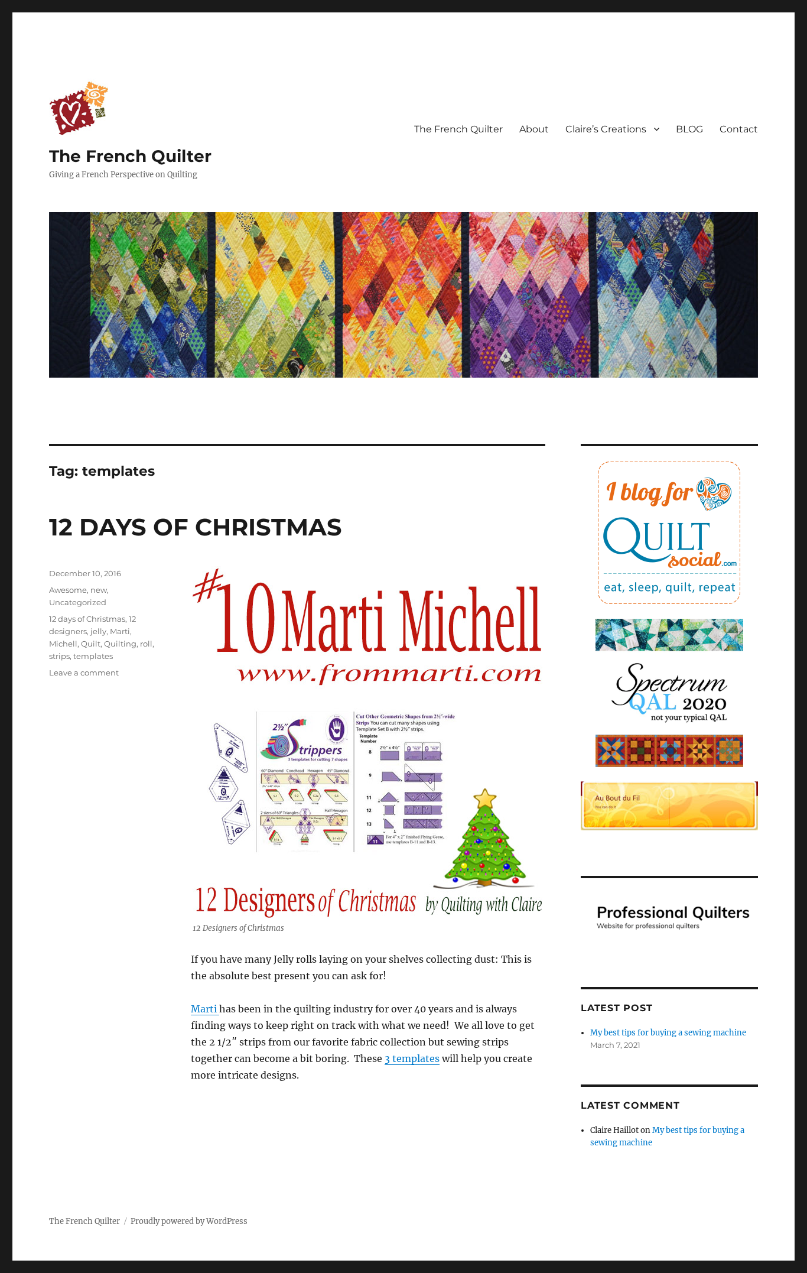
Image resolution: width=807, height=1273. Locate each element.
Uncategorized (77, 602)
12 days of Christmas (87, 618)
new (98, 590)
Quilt (90, 643)
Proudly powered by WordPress (189, 1221)
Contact (739, 129)
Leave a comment (84, 672)
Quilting (120, 643)
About (534, 129)
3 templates (412, 1058)
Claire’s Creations (605, 129)
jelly (98, 631)
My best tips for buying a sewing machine (668, 1033)
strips (59, 656)
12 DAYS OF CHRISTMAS (195, 526)
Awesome (68, 590)
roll (146, 643)
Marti (205, 1009)
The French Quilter (130, 156)
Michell (63, 643)
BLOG (689, 129)
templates (93, 656)
